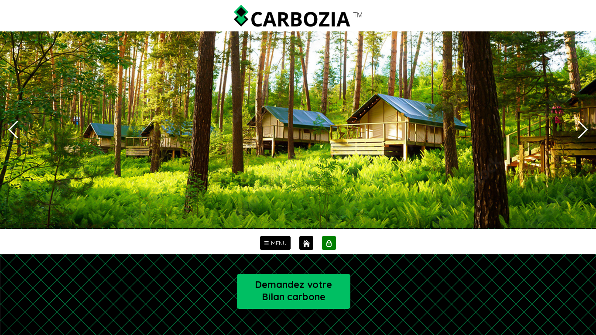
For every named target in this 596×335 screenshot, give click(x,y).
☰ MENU (275, 242)
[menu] (275, 243)
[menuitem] (275, 243)
